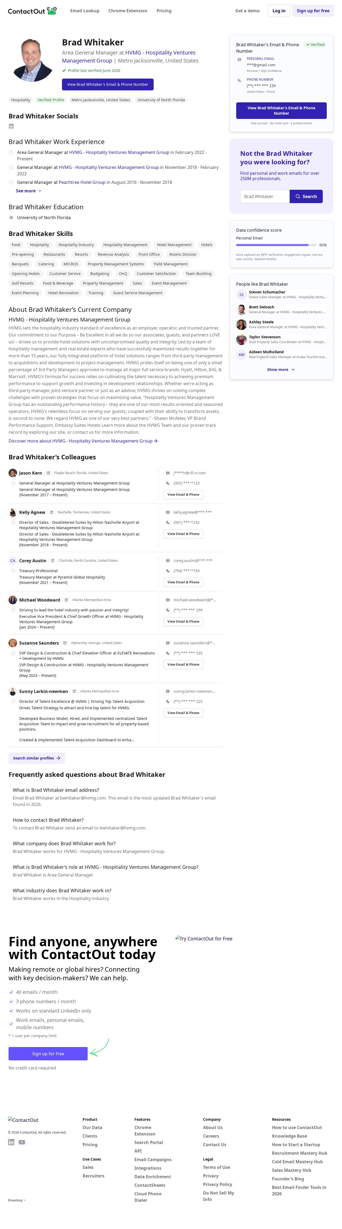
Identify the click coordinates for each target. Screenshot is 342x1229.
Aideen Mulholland (266, 352)
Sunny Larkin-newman (43, 691)
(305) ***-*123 (187, 483)
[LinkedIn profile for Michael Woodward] (66, 600)
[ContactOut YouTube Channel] (22, 1167)
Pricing (164, 11)
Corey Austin (32, 561)
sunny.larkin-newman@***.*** (195, 691)
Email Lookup (84, 11)
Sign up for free (313, 11)
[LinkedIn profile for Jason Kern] (48, 473)
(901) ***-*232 (187, 522)
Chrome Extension (127, 11)
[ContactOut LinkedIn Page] (11, 1167)
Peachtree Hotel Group (82, 182)
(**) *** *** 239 (261, 85)
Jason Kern (30, 473)
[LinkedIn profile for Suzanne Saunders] (65, 643)
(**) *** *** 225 (188, 701)
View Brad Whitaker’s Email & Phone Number (281, 110)
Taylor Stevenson (265, 337)
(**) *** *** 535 (188, 653)
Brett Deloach (261, 307)
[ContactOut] (34, 11)
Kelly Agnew (32, 512)
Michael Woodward (39, 600)
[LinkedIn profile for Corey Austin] (52, 560)
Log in (279, 11)
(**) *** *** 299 (188, 609)
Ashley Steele (261, 322)
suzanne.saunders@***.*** (195, 642)
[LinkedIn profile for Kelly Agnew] (51, 512)
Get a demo (247, 11)
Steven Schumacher (267, 292)
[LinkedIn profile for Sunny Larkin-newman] (74, 691)
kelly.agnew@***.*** (193, 512)
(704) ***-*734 (187, 570)
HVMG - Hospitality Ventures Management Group (119, 152)
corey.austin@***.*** (193, 560)
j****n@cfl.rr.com (190, 472)
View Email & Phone (183, 494)
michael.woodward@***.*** (195, 599)
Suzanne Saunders (39, 643)
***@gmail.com (261, 64)
